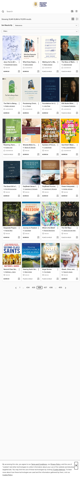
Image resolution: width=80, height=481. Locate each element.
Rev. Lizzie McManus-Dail (70, 147)
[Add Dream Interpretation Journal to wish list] (77, 196)
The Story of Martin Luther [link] (69, 62)
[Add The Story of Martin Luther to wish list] (77, 71)
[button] (73, 20)
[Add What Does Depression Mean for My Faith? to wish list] (38, 71)
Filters (5, 31)
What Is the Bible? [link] (48, 228)
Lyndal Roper (48, 147)
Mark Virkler (28, 272)
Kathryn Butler (29, 65)
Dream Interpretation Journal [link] (69, 186)
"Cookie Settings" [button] (59, 470)
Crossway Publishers (69, 106)
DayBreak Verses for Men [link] (30, 186)
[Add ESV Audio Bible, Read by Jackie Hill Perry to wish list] (77, 113)
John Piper (47, 106)
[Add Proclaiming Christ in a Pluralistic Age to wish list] (38, 113)
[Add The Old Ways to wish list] (77, 237)
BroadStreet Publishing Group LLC (12, 65)
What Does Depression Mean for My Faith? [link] (30, 62)
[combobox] (36, 11)
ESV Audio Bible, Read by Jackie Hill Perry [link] (69, 103)
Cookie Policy (7, 475)
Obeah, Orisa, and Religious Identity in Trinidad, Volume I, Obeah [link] (69, 269)
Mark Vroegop (48, 65)
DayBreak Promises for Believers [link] (49, 186)
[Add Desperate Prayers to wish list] (19, 237)
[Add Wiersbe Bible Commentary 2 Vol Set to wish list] (38, 154)
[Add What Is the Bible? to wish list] (57, 237)
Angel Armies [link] (47, 269)
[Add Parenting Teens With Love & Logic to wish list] (19, 154)
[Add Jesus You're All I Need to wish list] (19, 71)
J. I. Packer (28, 106)
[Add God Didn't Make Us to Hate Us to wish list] (77, 154)
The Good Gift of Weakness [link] (11, 186)
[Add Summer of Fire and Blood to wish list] (57, 154)
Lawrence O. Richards (31, 189)
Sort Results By (7, 25)
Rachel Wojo (8, 230)
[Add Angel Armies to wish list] (57, 279)
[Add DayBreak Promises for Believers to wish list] (57, 196)
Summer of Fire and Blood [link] (49, 145)
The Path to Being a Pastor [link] (11, 103)
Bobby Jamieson (10, 106)
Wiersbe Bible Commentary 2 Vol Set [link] (30, 145)
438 (50, 287)
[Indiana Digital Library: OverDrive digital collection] (40, 4)
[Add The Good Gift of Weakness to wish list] (19, 196)
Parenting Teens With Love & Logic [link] (11, 145)
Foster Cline (8, 147)
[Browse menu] (76, 11)
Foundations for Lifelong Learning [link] (49, 103)
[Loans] (72, 11)
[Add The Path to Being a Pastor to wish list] (19, 113)
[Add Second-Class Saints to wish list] (19, 279)
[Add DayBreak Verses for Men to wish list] (38, 196)
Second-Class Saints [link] (11, 269)
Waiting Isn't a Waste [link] (49, 62)
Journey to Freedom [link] (30, 228)
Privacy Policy (56, 464)
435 (33, 287)
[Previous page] (16, 287)
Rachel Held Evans (49, 230)
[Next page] (66, 287)
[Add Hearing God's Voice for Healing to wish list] (38, 279)
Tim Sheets (47, 272)
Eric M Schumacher (10, 189)
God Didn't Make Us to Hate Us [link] (69, 145)
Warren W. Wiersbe (30, 147)
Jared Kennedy (67, 65)
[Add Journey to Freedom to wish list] (38, 237)
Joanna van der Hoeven (70, 230)
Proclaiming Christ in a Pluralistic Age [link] (30, 103)
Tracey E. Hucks (67, 272)
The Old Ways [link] (66, 228)
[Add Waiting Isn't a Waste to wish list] (57, 71)
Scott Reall (28, 230)
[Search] (3, 11)
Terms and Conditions (39, 464)
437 (45, 287)
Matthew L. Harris (10, 272)
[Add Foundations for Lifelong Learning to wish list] (57, 113)
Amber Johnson (67, 189)
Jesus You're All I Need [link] (11, 62)
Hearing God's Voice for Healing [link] (30, 269)
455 (60, 287)
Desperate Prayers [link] (10, 228)
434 (27, 287)
